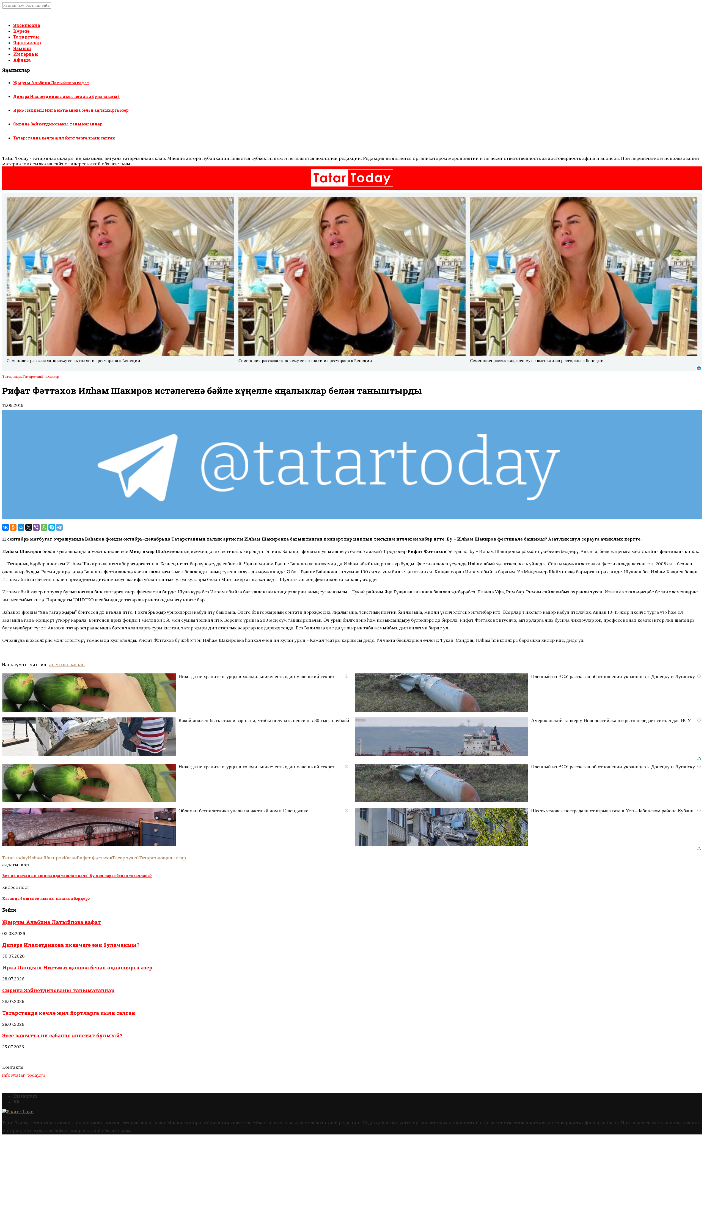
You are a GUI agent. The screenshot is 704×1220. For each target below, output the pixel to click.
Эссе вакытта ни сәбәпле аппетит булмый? (62, 1035)
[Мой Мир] (21, 527)
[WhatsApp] (44, 527)
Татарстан (26, 37)
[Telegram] (59, 527)
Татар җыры (12, 376)
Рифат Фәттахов (94, 857)
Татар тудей (125, 857)
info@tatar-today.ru (23, 1075)
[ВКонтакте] (5, 527)
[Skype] (51, 527)
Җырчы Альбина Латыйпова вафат (51, 82)
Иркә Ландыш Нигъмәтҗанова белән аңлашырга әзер (70, 110)
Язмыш (22, 48)
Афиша (22, 60)
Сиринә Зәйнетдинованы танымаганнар (57, 124)
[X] (28, 527)
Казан (70, 857)
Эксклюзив (26, 25)
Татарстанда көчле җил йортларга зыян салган (64, 138)
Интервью (25, 54)
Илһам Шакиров (46, 857)
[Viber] (36, 527)
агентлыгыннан (67, 664)
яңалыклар (174, 857)
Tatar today (15, 857)
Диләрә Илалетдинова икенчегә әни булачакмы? (66, 96)
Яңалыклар (27, 42)
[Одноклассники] (13, 527)
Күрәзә (21, 31)
